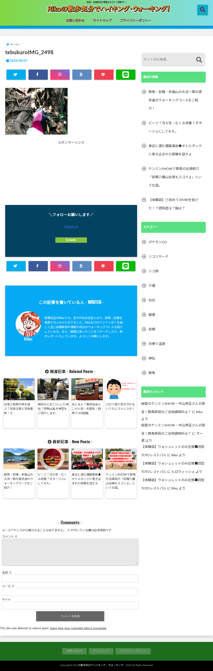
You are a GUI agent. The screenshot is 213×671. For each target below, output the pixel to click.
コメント (9, 536)
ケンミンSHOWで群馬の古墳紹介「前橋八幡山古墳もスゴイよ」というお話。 (121, 481)
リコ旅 (154, 271)
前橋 (152, 329)
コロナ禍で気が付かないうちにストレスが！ (120, 406)
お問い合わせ (75, 20)
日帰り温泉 (157, 344)
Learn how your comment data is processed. (78, 628)
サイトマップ (102, 20)
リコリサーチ (158, 256)
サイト (6, 599)
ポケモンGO (158, 242)
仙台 (152, 300)
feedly (72, 240)
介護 (152, 285)
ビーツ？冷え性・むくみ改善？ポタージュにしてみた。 (52, 479)
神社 (152, 358)
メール (8, 586)
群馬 (152, 373)
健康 (152, 314)
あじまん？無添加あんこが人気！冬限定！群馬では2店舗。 (86, 409)
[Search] (199, 60)
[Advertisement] (42, 174)
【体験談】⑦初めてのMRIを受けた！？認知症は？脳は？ (173, 204)
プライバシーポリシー (135, 20)
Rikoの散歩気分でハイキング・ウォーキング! (98, 665)
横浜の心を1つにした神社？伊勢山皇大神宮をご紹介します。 (53, 409)
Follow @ (71, 226)
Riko (28, 339)
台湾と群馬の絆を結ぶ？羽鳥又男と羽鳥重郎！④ (18, 409)
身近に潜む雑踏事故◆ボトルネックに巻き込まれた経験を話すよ (86, 479)
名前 (7, 572)
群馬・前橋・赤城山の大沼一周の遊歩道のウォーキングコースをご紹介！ (18, 481)
